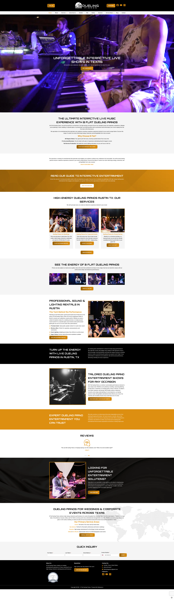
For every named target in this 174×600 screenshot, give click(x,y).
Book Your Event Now (87, 164)
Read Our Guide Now (87, 185)
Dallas (70, 531)
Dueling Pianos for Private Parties (112, 234)
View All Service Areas (87, 535)
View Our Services (87, 252)
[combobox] (103, 555)
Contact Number (105, 552)
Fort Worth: (76, 531)
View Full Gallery (87, 288)
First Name (50, 552)
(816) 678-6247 (107, 567)
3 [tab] (88, 455)
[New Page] (53, 577)
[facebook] (118, 5)
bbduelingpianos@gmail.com (111, 569)
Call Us (51, 5)
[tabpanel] (87, 63)
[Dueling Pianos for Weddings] (61, 220)
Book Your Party (112, 245)
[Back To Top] (171, 597)
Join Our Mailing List (81, 569)
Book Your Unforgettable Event (87, 146)
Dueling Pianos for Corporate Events (87, 234)
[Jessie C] (87, 442)
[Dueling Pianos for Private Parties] (113, 220)
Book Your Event (87, 68)
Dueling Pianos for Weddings (61, 234)
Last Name (68, 552)
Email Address (87, 552)
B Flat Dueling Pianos (85, 587)
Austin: (76, 524)
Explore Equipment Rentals (58, 337)
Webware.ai (100, 587)
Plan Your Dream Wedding (61, 243)
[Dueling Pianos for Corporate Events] (87, 220)
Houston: (71, 529)
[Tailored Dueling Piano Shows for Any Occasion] (67, 386)
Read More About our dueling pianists (100, 399)
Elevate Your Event (87, 243)
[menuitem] (50, 12)
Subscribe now (94, 492)
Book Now (110, 5)
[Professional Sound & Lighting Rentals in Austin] (106, 319)
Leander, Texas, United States (111, 565)
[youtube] (121, 5)
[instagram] (125, 5)
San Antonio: (73, 527)
